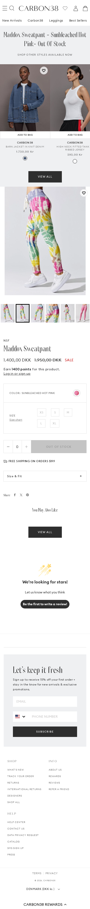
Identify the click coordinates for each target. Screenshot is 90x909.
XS (42, 412)
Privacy (51, 873)
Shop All (13, 802)
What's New (15, 769)
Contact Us (15, 828)
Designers (14, 795)
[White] (74, 161)
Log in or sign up (16, 373)
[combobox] (20, 716)
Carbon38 (35, 20)
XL (55, 423)
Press (11, 854)
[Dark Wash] (25, 158)
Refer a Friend (59, 789)
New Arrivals (12, 20)
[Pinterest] (27, 494)
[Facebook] (14, 494)
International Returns (24, 789)
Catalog (13, 841)
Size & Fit (14, 476)
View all (45, 176)
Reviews (54, 782)
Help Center (16, 822)
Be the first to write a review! (45, 604)
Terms (37, 873)
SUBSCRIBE (45, 731)
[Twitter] (21, 495)
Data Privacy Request (23, 835)
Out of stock (59, 446)
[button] (45, 904)
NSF (6, 340)
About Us (55, 769)
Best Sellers (78, 20)
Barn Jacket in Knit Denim (25, 146)
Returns (13, 782)
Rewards (55, 776)
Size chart (15, 419)
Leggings (56, 20)
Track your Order (20, 776)
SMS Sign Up (15, 848)
